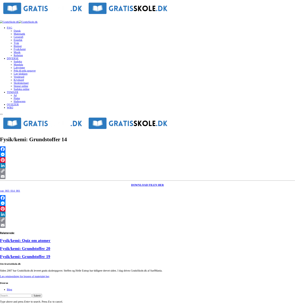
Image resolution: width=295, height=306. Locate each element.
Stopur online (21, 86)
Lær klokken (20, 73)
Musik (17, 52)
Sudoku (18, 61)
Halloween (19, 101)
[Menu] (1, 114)
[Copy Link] (147, 171)
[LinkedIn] (147, 165)
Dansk (17, 30)
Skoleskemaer (21, 83)
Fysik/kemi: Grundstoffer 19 (25, 256)
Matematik (19, 33)
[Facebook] (147, 149)
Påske (17, 98)
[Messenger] (147, 154)
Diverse (13, 58)
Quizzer (13, 104)
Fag (9, 27)
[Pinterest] (147, 160)
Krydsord (19, 79)
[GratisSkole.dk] (19, 21)
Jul (15, 95)
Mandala (18, 64)
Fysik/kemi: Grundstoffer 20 (25, 248)
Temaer (12, 92)
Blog (9, 289)
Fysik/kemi (20, 49)
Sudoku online (21, 89)
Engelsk (18, 40)
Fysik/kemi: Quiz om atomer (25, 240)
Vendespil (19, 76)
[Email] (147, 176)
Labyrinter (19, 67)
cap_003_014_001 (10, 190)
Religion (18, 55)
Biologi (18, 46)
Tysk (16, 43)
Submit (37, 295)
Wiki (10, 107)
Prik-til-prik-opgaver (25, 70)
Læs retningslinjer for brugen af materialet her (24, 276)
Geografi (18, 36)
